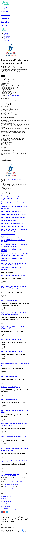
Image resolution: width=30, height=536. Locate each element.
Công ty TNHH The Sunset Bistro (11, 199)
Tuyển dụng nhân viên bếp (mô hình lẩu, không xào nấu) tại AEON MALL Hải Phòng (15, 254)
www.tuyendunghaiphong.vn (12, 474)
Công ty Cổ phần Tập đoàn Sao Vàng (12, 226)
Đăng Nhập (6, 40)
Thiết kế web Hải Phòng (10, 486)
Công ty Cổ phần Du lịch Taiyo (14, 179)
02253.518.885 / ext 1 (11, 481)
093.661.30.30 (20, 481)
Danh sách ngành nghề (6, 501)
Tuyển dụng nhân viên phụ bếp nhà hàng (13, 217)
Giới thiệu (4, 11)
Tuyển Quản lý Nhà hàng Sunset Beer (12, 223)
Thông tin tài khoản (5, 506)
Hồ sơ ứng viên (4, 503)
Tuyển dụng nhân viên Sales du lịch (11, 211)
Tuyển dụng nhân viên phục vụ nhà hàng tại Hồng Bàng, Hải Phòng (14, 230)
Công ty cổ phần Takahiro (8, 220)
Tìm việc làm (5, 15)
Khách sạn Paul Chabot (8, 234)
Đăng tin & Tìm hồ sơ (6, 496)
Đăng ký (4, 25)
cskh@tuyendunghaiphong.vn (11, 484)
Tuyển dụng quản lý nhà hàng (10, 196)
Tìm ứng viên (6, 18)
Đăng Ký (5, 38)
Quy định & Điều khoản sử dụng (8, 509)
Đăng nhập (5, 22)
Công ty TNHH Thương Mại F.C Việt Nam (13, 214)
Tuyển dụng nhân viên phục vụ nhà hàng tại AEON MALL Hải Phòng (14, 245)
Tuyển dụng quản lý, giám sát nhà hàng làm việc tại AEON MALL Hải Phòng (14, 264)
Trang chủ (4, 8)
